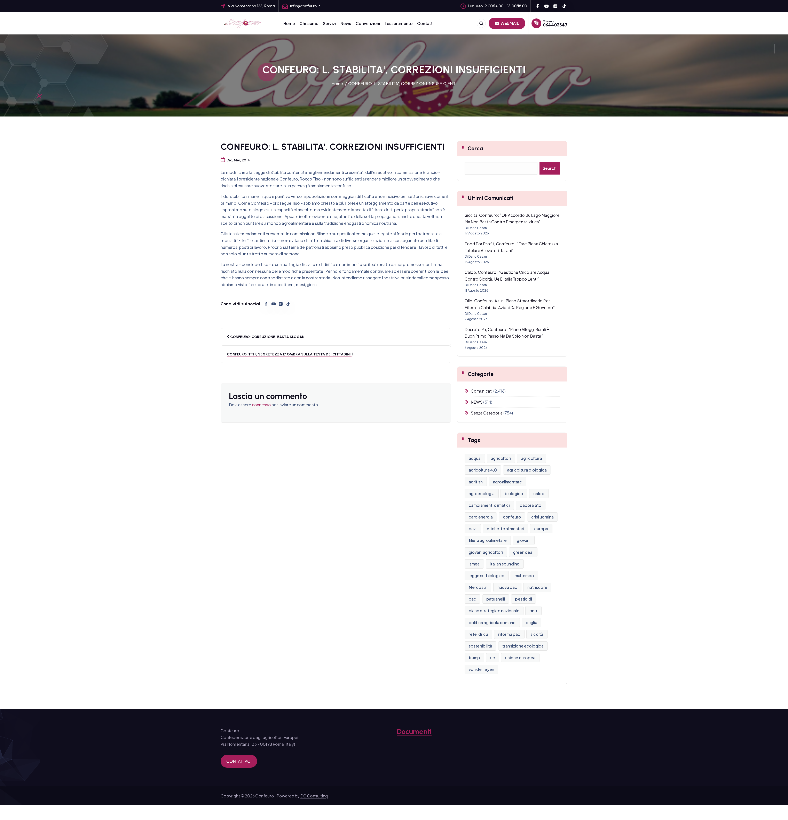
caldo (538, 493)
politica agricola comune (492, 622)
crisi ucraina (542, 516)
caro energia (481, 516)
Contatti (425, 23)
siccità (536, 634)
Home (289, 23)
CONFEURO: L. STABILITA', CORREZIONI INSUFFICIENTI (402, 83)
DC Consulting (314, 795)
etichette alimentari (505, 528)
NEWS (477, 402)
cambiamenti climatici (489, 505)
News (345, 23)
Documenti (414, 731)
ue (492, 657)
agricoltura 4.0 (483, 469)
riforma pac (509, 634)
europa (541, 528)
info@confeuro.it (305, 6)
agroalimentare (507, 481)
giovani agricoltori (486, 552)
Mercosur (478, 587)
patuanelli (495, 598)
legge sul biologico (487, 575)
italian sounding (504, 563)
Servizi (329, 23)
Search (550, 168)
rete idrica (478, 634)
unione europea (520, 657)
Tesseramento (399, 23)
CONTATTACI (239, 761)
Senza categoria (487, 412)
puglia (531, 622)
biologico (514, 493)
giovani (523, 540)
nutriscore (537, 587)
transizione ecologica (523, 645)
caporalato (530, 505)
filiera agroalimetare (488, 540)
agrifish (476, 481)
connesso (261, 404)
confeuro (512, 516)
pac (472, 598)
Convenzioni (368, 23)
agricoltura (531, 458)
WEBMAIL (509, 23)
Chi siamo (308, 23)
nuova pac (507, 587)
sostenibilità (480, 645)
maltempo (524, 575)
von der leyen (481, 669)
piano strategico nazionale (494, 610)
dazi (473, 528)
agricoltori (501, 458)
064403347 (555, 24)
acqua (475, 458)
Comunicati (482, 390)
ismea (474, 563)
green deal (523, 552)
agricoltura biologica (527, 469)
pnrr (533, 610)
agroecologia (482, 493)
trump (474, 657)
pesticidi (523, 598)
